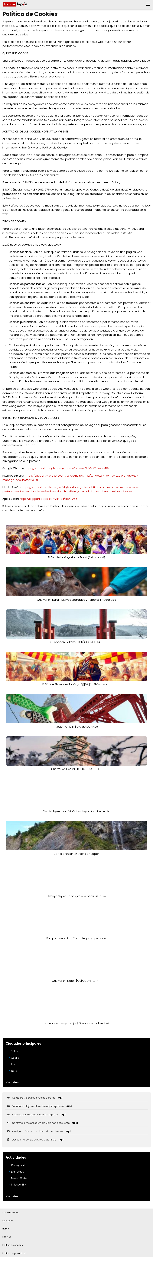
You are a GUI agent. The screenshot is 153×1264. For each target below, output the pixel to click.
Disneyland (18, 1165)
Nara (14, 1071)
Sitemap (6, 1236)
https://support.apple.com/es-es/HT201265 (48, 499)
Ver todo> (12, 1196)
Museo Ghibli (19, 1178)
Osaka (15, 1058)
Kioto (14, 1064)
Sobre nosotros (10, 1212)
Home (5, 1228)
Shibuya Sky (18, 1184)
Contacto (7, 1220)
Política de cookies (12, 1245)
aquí (60, 1097)
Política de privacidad (14, 1253)
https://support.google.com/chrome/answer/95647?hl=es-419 (67, 468)
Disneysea (17, 1172)
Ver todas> (13, 1082)
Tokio (14, 1051)
